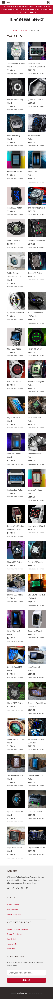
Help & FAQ (11, 939)
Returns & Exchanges (15, 934)
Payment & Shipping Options (17, 929)
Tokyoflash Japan (22, 993)
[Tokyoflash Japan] (26, 20)
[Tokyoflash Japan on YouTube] (17, 888)
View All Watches (13, 905)
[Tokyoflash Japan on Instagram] (27, 888)
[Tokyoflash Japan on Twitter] (8, 888)
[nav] (6, 2)
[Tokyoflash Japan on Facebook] (13, 888)
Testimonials (12, 944)
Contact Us (11, 949)
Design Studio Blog (14, 914)
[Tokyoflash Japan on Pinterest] (22, 888)
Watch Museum (12, 909)
